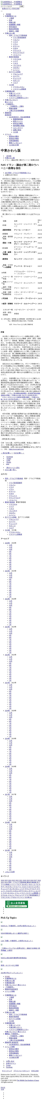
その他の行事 (14, 145)
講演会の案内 (14, 136)
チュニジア (17, 78)
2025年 (7, 571)
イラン (15, 44)
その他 (11, 85)
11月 (10, 547)
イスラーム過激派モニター (19, 98)
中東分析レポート (15, 95)
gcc (31, 897)
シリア (15, 61)
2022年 (7, 655)
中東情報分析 (10, 91)
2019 (28, 880)
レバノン (16, 70)
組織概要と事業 (14, 24)
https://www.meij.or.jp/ (16, 449)
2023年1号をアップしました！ (12, 973)
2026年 (7, 543)
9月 (10, 551)
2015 (2, 882)
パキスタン (8, 887)
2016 (39, 880)
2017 (35, 880)
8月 (10, 554)
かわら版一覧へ (11, 470)
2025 (6, 880)
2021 (20, 880)
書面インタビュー (15, 143)
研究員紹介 (13, 27)
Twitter (8, 1065)
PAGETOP (3, 1088)
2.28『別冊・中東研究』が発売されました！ (17, 941)
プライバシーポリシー (21, 1071)
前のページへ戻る (13, 468)
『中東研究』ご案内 (16, 106)
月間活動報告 (14, 141)
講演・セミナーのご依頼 (10, 965)
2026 (2, 880)
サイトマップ (7, 1071)
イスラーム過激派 (19, 89)
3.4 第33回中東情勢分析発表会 (14, 958)
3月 (10, 564)
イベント (8, 134)
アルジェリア (18, 74)
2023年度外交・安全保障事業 (19, 117)
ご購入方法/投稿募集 (16, 110)
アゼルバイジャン (17, 897)
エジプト (16, 76)
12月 (10, 545)
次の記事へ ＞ (19, 453)
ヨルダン (16, 67)
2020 (24, 880)
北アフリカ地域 (14, 72)
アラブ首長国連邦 (19, 37)
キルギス (9, 891)
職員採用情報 (14, 29)
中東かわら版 (10, 33)
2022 (17, 880)
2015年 (7, 850)
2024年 (7, 599)
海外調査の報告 (18, 125)
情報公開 (12, 22)
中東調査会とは (10, 16)
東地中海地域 (14, 57)
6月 (10, 558)
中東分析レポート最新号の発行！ (15, 933)
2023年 (7, 627)
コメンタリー (18, 128)
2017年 (7, 794)
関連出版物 (13, 108)
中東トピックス (14, 93)
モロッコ (16, 80)
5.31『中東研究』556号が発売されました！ (18, 926)
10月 (10, 549)
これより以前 (10, 872)
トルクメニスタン (33, 887)
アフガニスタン (18, 87)
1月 (10, 569)
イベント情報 (10, 991)
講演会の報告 (14, 138)
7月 (10, 556)
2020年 (7, 710)
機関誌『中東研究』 (12, 1034)
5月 (10, 560)
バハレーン (17, 55)
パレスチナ (17, 65)
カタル (15, 48)
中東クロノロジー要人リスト (15, 985)
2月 (10, 566)
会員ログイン (11, 1063)
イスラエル (17, 59)
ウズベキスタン (9, 893)
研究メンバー (18, 121)
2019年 (7, 738)
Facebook (9, 1067)
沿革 (10, 20)
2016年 (7, 822)
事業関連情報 (18, 119)
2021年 (7, 683)
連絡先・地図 (14, 31)
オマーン (16, 46)
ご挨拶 (11, 18)
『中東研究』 (10, 104)
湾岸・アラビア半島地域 (18, 35)
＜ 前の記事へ (6, 453)
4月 (10, 562)
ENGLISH (15, 8)
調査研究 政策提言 (11, 1042)
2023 (13, 880)
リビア (15, 83)
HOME (7, 976)
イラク (15, 42)
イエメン (16, 40)
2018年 (7, 766)
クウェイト (17, 50)
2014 (6, 882)
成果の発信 (17, 130)
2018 (31, 880)
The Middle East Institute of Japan (28, 1080)
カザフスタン (23, 891)
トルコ (15, 63)
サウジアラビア (18, 52)
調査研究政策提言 (11, 989)
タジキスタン (14, 889)
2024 (9, 880)
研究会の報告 (18, 123)
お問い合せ (10, 1061)
